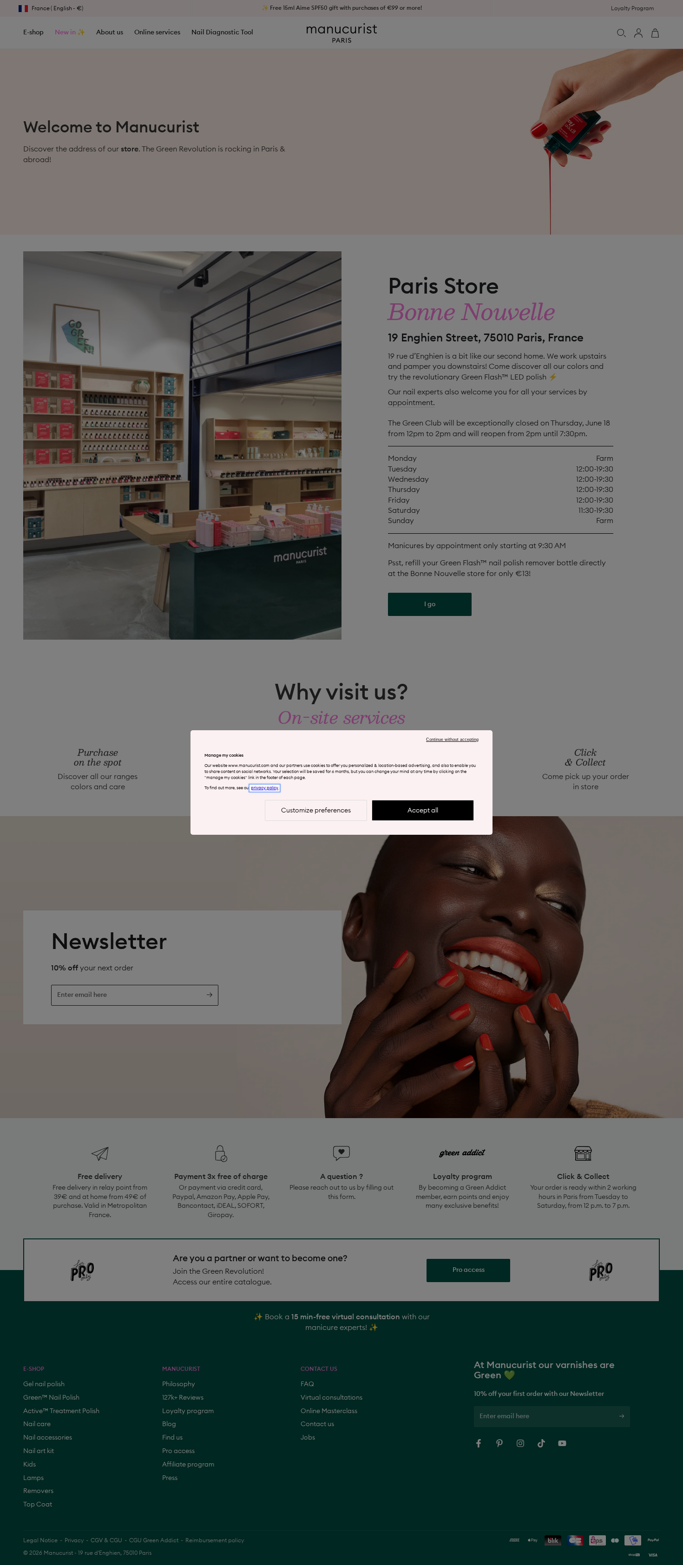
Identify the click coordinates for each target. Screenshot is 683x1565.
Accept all (422, 810)
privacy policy (264, 788)
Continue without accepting (452, 739)
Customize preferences (316, 810)
